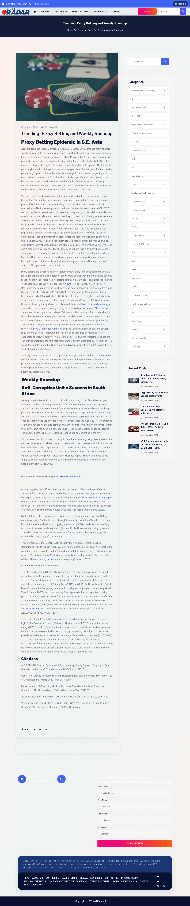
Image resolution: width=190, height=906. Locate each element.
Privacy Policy (129, 877)
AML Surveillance (140, 107)
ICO (133, 252)
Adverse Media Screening (143, 90)
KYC (133, 261)
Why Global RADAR (81, 11)
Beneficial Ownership (141, 133)
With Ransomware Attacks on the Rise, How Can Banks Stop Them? (154, 444)
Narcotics (136, 278)
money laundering (99, 304)
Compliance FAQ (57, 867)
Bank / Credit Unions (125, 881)
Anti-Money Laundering (142, 124)
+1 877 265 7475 (40, 4)
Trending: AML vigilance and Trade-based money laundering (153, 378)
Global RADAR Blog (91, 877)
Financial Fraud (139, 210)
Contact (116, 11)
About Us (37, 877)
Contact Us (111, 877)
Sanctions (136, 321)
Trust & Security (100, 881)
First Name (102, 800)
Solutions (60, 11)
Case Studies (69, 877)
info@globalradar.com (16, 4)
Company (44, 11)
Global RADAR (138, 235)
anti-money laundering (52, 204)
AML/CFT (136, 116)
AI (133, 99)
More (134, 269)
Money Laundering (71, 476)
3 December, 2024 (50, 127)
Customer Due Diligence (143, 193)
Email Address (104, 786)
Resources (100, 11)
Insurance (37, 884)
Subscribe (180, 4)
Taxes (134, 329)
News (68, 283)
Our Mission (52, 877)
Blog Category (138, 150)
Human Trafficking (140, 244)
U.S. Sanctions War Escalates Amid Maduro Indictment (153, 409)
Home (70, 30)
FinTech (135, 227)
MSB (26, 884)
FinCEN (135, 218)
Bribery (135, 158)
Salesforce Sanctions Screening (68, 881)
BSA (134, 167)
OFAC (134, 286)
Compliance (137, 176)
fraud (108, 412)
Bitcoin (135, 141)
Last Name (102, 814)
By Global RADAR (31, 127)
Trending (136, 346)
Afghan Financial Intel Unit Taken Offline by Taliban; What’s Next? (154, 427)
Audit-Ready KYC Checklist (77, 867)
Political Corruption (141, 304)
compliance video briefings (126, 864)
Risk (133, 312)
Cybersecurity (138, 201)
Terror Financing (139, 338)
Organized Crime (139, 295)
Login (147, 11)
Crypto (135, 184)
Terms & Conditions (35, 881)
